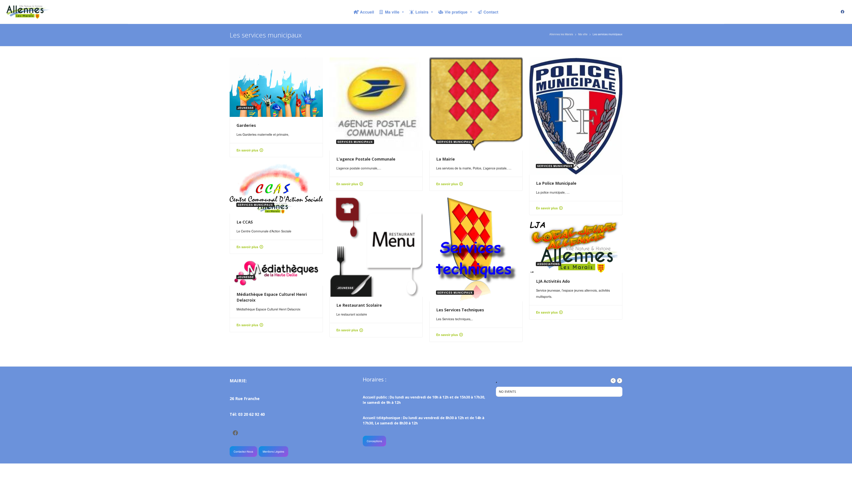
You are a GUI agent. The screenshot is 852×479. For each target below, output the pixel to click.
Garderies (246, 125)
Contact (490, 12)
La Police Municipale (556, 183)
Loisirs (421, 12)
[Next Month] (619, 380)
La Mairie (445, 159)
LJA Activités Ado (553, 281)
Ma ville (392, 12)
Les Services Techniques (460, 309)
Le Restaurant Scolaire (359, 305)
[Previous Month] (613, 380)
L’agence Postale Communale (365, 159)
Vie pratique (456, 12)
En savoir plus (247, 150)
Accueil (367, 12)
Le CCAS (245, 222)
